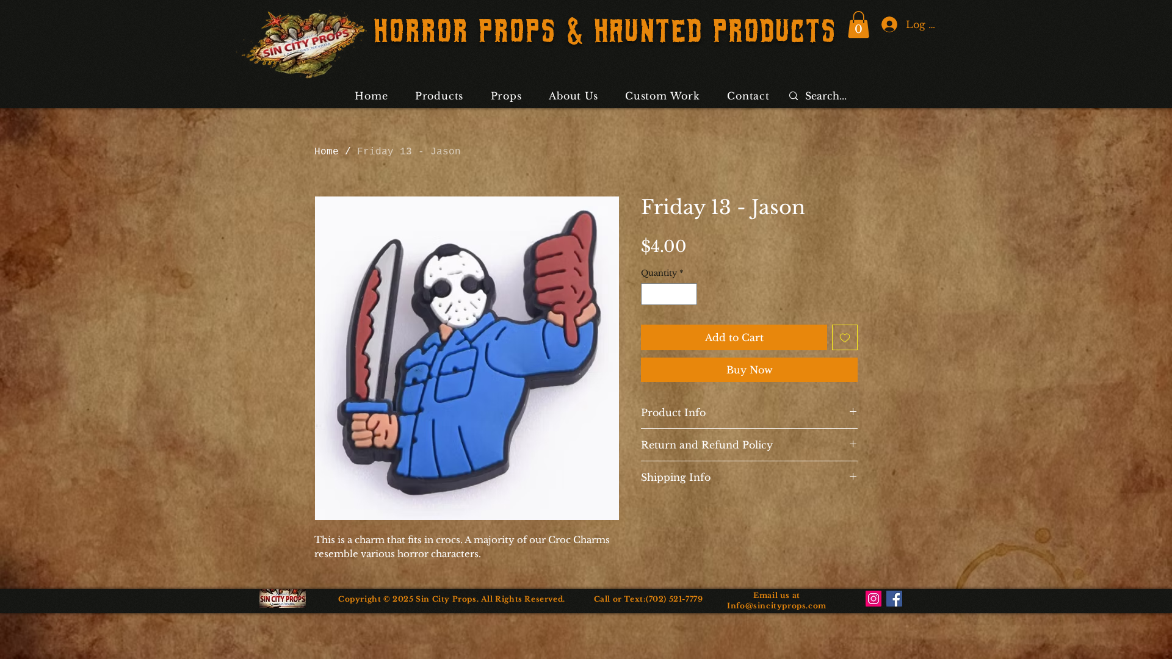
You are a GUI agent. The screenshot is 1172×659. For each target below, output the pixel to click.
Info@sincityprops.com (777, 605)
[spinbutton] (669, 294)
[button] (858, 24)
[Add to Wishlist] (845, 337)
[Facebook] (894, 599)
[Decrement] (650, 294)
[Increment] (688, 294)
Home (326, 151)
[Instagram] (873, 599)
